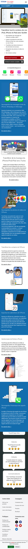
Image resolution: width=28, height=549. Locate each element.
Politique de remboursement (6, 520)
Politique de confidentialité (5, 525)
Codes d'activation (6, 507)
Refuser (17, 546)
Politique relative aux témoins (6, 530)
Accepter (11, 546)
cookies (12, 542)
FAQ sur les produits (5, 503)
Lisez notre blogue (6, 510)
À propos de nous (19, 505)
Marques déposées (7, 539)
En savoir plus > (6, 131)
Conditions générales (5, 535)
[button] (12, 5)
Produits (17, 508)
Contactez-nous (19, 502)
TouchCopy (6, 5)
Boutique (17, 511)
